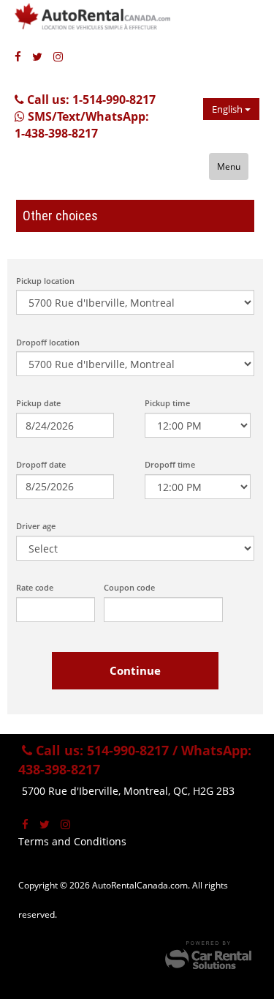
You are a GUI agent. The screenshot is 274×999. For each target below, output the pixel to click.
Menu (228, 166)
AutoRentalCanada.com (106, 22)
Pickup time (167, 402)
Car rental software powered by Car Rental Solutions (208, 955)
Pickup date (38, 402)
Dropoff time (170, 464)
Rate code (34, 587)
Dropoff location (48, 342)
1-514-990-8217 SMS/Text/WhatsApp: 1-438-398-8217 (85, 116)
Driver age (36, 525)
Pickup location (45, 280)
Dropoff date (41, 464)
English (228, 109)
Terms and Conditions (72, 841)
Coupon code (129, 587)
